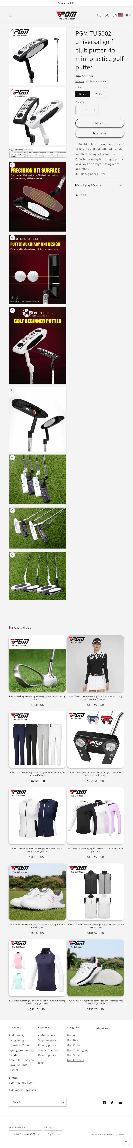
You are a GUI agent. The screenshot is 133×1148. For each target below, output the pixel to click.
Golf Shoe (73, 1055)
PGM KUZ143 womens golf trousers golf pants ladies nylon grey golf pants (37, 774)
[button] (11, 15)
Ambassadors (46, 1035)
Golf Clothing (75, 1060)
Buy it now (100, 133)
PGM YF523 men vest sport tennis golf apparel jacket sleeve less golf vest (96, 926)
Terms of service (48, 1050)
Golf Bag (72, 1040)
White (99, 94)
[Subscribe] (62, 1102)
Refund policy (47, 1055)
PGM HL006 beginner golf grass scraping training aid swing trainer (37, 697)
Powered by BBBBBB (115, 1134)
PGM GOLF (102, 1134)
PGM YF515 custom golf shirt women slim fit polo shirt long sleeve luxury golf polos (37, 1002)
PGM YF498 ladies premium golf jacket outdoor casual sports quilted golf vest (37, 850)
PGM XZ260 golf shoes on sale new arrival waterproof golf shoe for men (37, 926)
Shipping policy (48, 1040)
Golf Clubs (73, 1045)
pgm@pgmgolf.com (21, 1082)
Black (82, 94)
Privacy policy (47, 1045)
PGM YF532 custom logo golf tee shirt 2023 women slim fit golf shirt (95, 850)
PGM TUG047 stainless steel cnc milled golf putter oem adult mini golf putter (95, 774)
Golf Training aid (78, 1050)
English (51, 1134)
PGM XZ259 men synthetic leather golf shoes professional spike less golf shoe (95, 1002)
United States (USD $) (24, 1134)
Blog (41, 1063)
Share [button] (82, 194)
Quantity (80, 102)
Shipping (79, 81)
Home (71, 1035)
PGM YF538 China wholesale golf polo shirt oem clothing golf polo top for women (95, 697)
